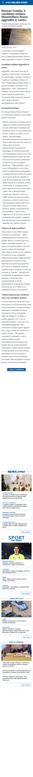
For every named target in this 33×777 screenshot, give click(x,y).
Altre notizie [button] (26, 532)
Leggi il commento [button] (16, 369)
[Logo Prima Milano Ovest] (16, 2)
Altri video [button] (26, 637)
